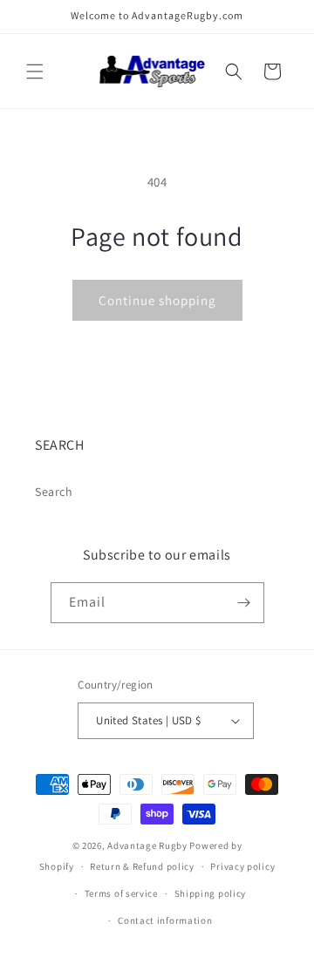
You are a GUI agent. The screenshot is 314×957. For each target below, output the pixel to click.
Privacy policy (242, 866)
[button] (35, 71)
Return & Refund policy (142, 866)
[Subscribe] (244, 602)
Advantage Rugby (147, 845)
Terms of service (121, 893)
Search (54, 491)
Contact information (165, 920)
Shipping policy (210, 893)
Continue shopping (157, 300)
